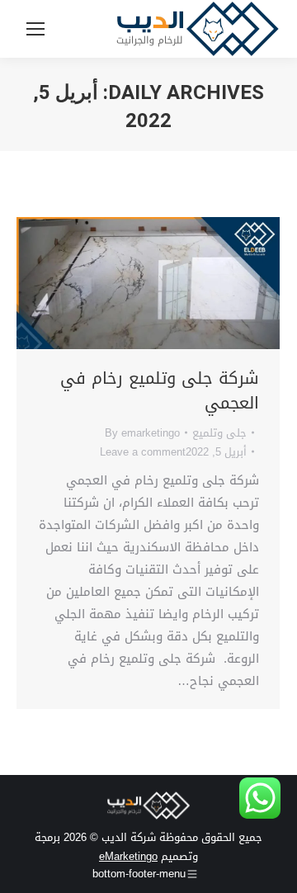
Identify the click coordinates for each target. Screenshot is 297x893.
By (142, 432)
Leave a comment (143, 451)
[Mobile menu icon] (35, 29)
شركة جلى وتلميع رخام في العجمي (159, 390)
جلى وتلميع (219, 433)
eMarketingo (128, 856)
